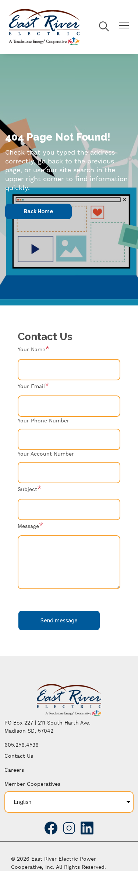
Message (28, 526)
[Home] (44, 27)
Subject (27, 489)
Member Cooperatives (32, 784)
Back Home (38, 211)
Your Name (31, 349)
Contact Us (18, 756)
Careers (14, 770)
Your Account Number (46, 454)
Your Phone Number (43, 421)
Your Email (31, 386)
